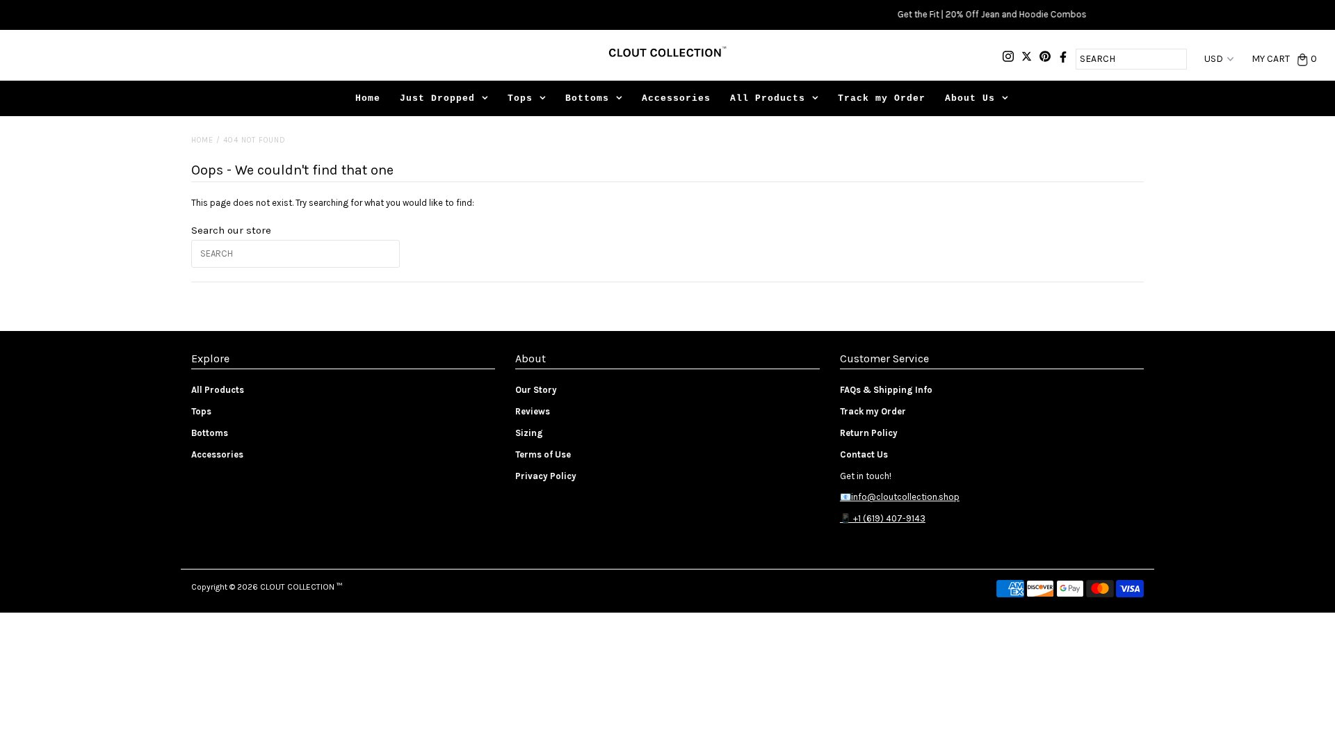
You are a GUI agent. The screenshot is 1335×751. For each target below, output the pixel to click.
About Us (970, 98)
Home (367, 98)
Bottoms (587, 98)
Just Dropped (437, 98)
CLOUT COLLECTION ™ (301, 587)
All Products (767, 98)
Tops (520, 98)
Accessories (676, 98)
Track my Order (881, 98)
